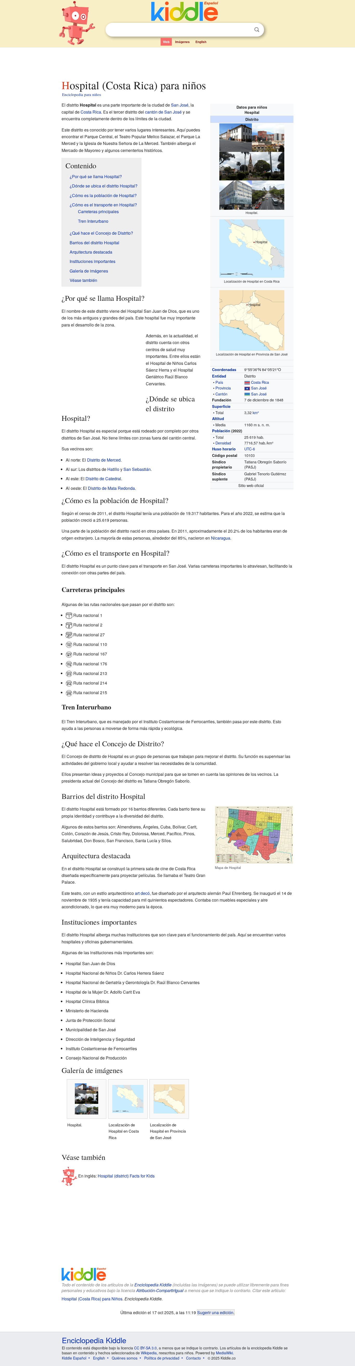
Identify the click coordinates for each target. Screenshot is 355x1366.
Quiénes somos (124, 1358)
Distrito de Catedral (103, 479)
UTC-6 (249, 448)
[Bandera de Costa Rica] (247, 382)
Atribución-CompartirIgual (159, 1290)
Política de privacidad (161, 1358)
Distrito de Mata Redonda (111, 488)
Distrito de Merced (104, 460)
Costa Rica (260, 382)
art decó (142, 893)
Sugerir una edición (215, 1312)
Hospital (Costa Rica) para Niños (92, 1299)
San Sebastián (137, 469)
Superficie (221, 406)
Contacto (193, 1358)
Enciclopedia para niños (81, 94)
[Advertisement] (177, 62)
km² (256, 412)
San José (259, 388)
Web (166, 41)
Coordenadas (224, 369)
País (219, 382)
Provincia (223, 388)
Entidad (219, 376)
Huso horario (224, 448)
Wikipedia (149, 1352)
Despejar (246, 29)
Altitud (218, 418)
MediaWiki (224, 1352)
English (200, 41)
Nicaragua (220, 538)
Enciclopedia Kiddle (153, 1285)
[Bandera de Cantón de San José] (247, 393)
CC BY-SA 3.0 (145, 1347)
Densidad (223, 442)
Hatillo (113, 469)
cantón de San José (163, 112)
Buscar (257, 30)
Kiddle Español (74, 1358)
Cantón (221, 393)
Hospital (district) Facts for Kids (126, 1176)
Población (221, 430)
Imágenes (182, 41)
